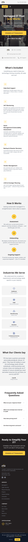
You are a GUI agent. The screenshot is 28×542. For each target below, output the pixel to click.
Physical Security (6, 489)
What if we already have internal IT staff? (13, 410)
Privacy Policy (18, 536)
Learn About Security (14, 38)
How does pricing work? (10, 418)
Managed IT (5, 485)
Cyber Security (5, 487)
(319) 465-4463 (22, 2)
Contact (5, 6)
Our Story (4, 506)
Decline (11, 539)
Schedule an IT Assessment (14, 33)
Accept (17, 539)
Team (3, 511)
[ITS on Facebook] (5, 477)
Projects (4, 492)
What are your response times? (12, 403)
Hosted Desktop (5, 494)
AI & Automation (6, 498)
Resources (4, 513)
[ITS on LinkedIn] (2, 477)
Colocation (4, 496)
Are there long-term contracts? (12, 425)
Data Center (4, 508)
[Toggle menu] (10, 6)
